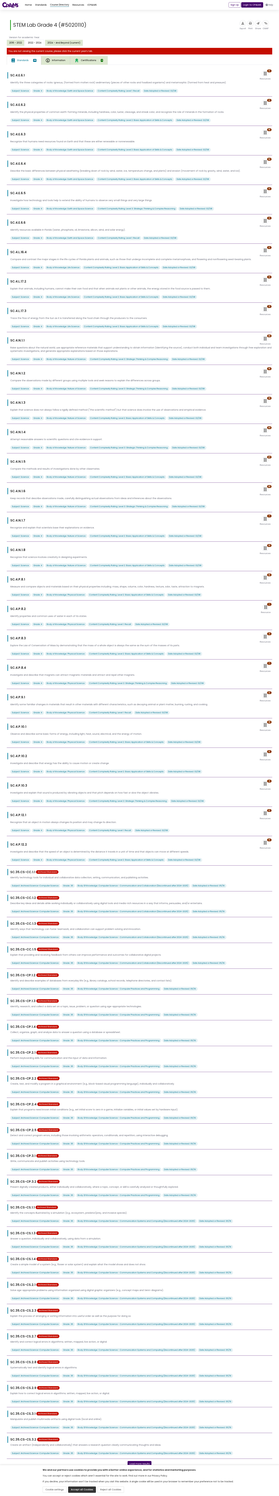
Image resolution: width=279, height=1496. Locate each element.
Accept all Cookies (82, 1489)
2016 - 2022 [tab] (15, 42)
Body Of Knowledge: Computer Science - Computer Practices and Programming (119, 988)
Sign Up (235, 4)
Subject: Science (20, 90)
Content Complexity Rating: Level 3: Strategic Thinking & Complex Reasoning (136, 208)
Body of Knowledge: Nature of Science (66, 359)
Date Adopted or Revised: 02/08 (160, 90)
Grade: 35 (68, 885)
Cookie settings (54, 1489)
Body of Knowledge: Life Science (63, 267)
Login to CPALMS (252, 4)
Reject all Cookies (110, 1489)
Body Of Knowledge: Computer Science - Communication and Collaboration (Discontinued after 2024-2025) (133, 885)
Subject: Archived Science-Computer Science (35, 885)
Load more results (139, 1463)
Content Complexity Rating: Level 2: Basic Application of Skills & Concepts (135, 120)
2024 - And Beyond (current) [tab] (63, 42)
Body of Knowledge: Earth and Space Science (70, 90)
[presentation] (15, 43)
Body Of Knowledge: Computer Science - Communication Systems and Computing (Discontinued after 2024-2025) (136, 1221)
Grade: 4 (37, 90)
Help (270, 4)
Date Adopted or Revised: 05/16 (209, 885)
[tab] (24, 60)
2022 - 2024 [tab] (34, 42)
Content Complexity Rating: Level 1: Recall (119, 90)
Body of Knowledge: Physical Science (66, 594)
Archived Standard (47, 872)
